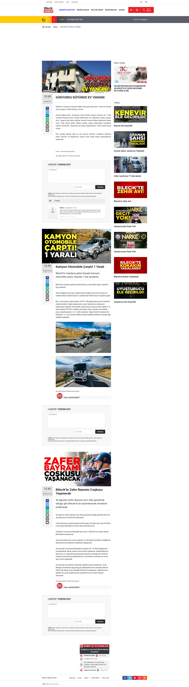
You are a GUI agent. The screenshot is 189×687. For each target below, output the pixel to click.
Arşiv (67, 2)
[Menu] (131, 10)
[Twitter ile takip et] (129, 678)
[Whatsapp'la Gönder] (47, 119)
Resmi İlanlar (83, 10)
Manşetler (49, 2)
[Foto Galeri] (146, 2)
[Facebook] (47, 108)
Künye (80, 678)
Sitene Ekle (74, 2)
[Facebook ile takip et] (124, 678)
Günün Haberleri (59, 2)
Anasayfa (47, 27)
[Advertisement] (94, 44)
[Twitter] (47, 112)
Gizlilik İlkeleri (95, 678)
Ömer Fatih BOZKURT (72, 397)
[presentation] (49, 19)
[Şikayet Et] (102, 216)
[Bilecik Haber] (48, 10)
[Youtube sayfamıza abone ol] (134, 678)
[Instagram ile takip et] (139, 678)
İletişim (86, 678)
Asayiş (121, 10)
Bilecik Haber (97, 10)
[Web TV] (141, 2)
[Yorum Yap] (47, 130)
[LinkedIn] (47, 115)
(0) (69, 216)
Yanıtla (63, 216)
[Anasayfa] (43, 2)
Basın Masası (111, 10)
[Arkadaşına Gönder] (47, 122)
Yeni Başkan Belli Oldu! (75, 19)
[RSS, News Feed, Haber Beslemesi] (144, 678)
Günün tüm (140, 19)
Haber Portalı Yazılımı (52, 684)
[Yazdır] (47, 126)
